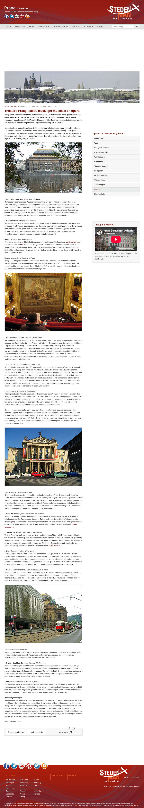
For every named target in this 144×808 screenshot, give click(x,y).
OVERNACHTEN (44, 26)
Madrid (22, 791)
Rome (36, 780)
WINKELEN (76, 26)
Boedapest (10, 794)
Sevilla (36, 785)
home (6, 106)
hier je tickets (71, 242)
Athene (9, 785)
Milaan (22, 794)
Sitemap (122, 786)
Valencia (37, 791)
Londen (23, 788)
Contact (115, 786)
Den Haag (24, 780)
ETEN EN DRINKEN (61, 26)
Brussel (9, 797)
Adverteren (107, 786)
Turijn (36, 788)
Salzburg (37, 783)
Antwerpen (10, 783)
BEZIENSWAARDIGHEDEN (24, 26)
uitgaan (14, 106)
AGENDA (100, 26)
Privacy (137, 786)
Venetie (37, 794)
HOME (8, 26)
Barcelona (10, 788)
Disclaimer (129, 786)
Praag (22, 797)
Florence (23, 785)
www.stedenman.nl (132, 777)
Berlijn (8, 791)
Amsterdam (10, 780)
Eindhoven (24, 783)
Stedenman (24, 8)
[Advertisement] (72, 50)
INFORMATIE (88, 26)
